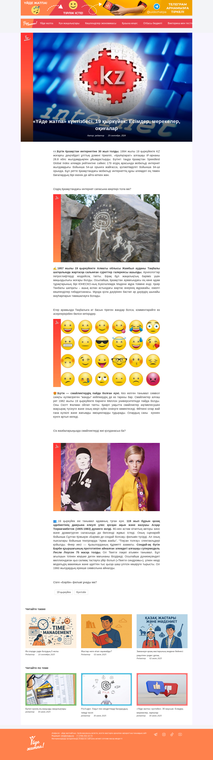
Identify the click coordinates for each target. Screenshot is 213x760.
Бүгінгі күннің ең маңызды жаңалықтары (45, 709)
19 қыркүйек (64, 592)
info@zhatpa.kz (67, 736)
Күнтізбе (81, 592)
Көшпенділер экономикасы (100, 23)
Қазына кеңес (130, 23)
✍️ (55, 268)
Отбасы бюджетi (152, 23)
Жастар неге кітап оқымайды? (96, 651)
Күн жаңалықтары (69, 23)
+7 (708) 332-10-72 (84, 736)
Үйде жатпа (46, 23)
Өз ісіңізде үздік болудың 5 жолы (42, 651)
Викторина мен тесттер (181, 23)
